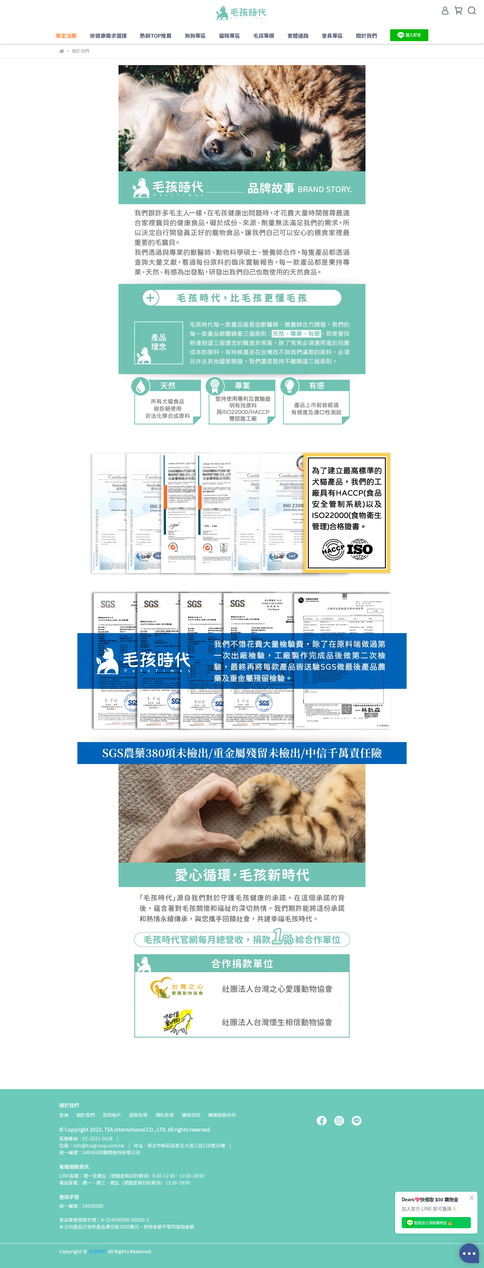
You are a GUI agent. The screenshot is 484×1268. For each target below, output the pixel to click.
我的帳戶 (112, 1115)
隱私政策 (164, 1115)
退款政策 (138, 1115)
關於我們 (85, 1115)
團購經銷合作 (222, 1115)
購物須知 (191, 1115)
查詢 (63, 1115)
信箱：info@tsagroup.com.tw (91, 1145)
